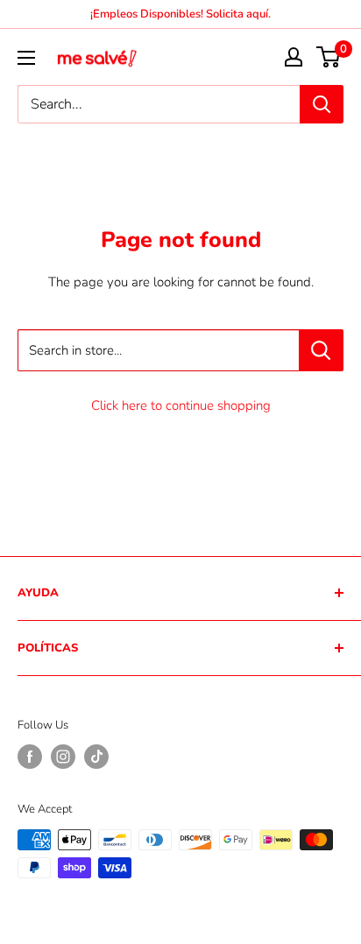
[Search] (321, 104)
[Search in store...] (321, 350)
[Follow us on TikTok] (96, 756)
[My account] (293, 57)
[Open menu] (26, 58)
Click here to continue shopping (181, 405)
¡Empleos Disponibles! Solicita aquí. (180, 14)
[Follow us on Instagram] (63, 756)
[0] (329, 56)
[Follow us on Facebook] (30, 756)
